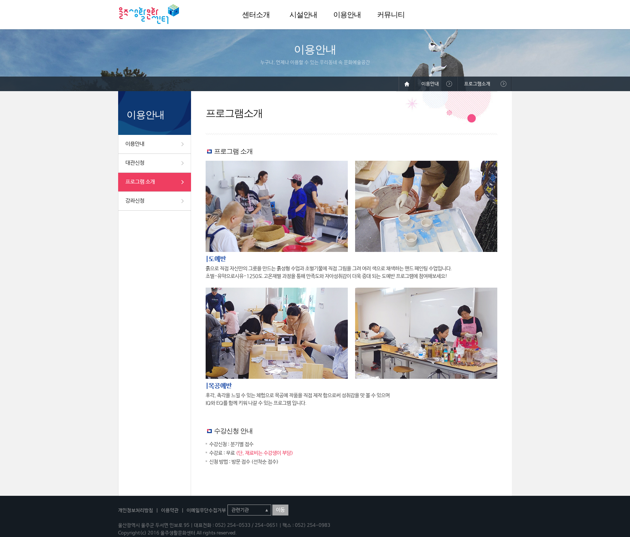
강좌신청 (134, 201)
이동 (280, 510)
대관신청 (134, 163)
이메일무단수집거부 (206, 510)
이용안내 (347, 15)
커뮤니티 (391, 15)
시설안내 (303, 15)
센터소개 (256, 15)
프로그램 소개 (140, 182)
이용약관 (170, 510)
